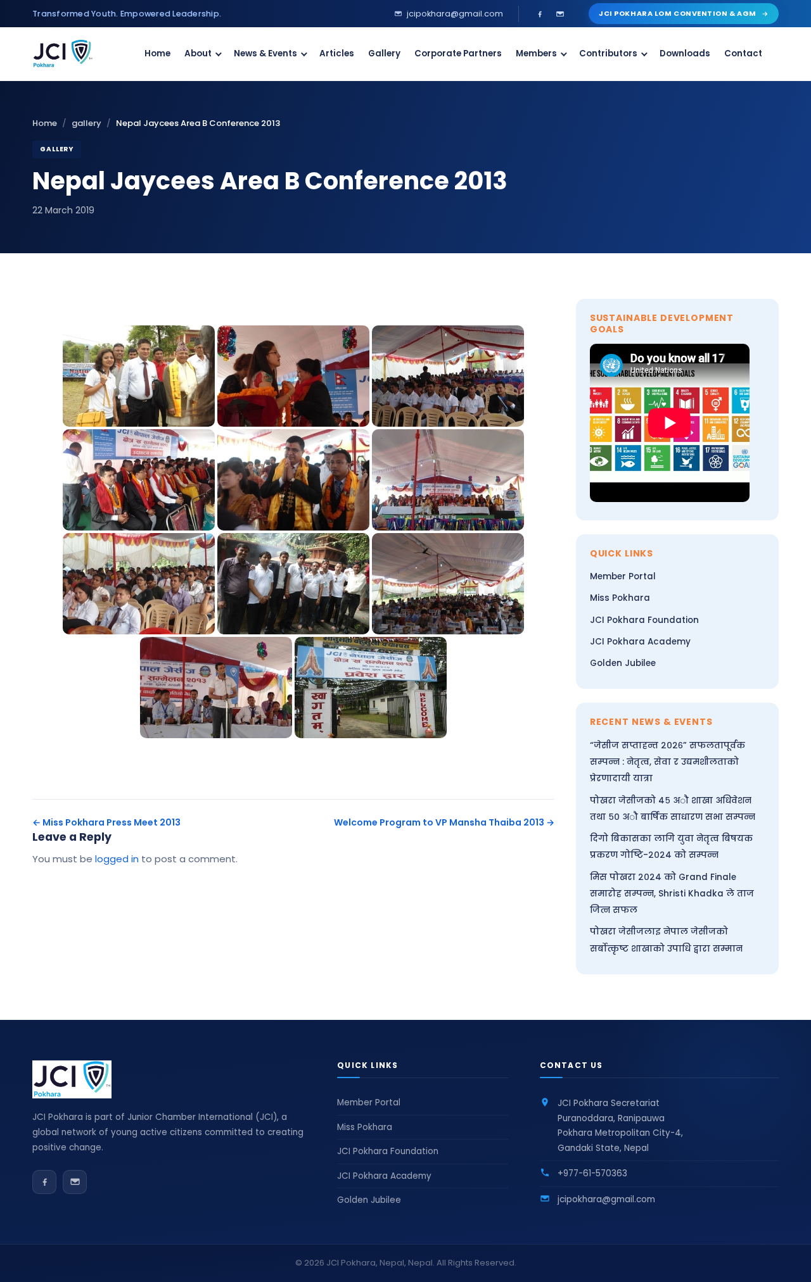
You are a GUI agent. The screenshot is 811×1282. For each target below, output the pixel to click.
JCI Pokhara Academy (640, 642)
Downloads (685, 53)
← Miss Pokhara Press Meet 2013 (106, 822)
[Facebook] (540, 14)
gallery (86, 123)
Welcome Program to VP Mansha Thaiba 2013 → (444, 822)
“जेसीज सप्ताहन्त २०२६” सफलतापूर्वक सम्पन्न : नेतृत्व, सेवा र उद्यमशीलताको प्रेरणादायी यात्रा (667, 762)
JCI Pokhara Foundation (644, 620)
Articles (336, 53)
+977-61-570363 (592, 1173)
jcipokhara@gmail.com (606, 1199)
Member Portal (623, 576)
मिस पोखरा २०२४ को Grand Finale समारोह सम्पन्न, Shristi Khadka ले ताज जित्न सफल (672, 894)
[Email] (560, 14)
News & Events (265, 53)
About (198, 53)
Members (536, 53)
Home (157, 53)
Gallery (384, 53)
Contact (743, 53)
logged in (117, 858)
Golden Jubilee (623, 663)
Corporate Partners (458, 53)
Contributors (608, 53)
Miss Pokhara (620, 598)
